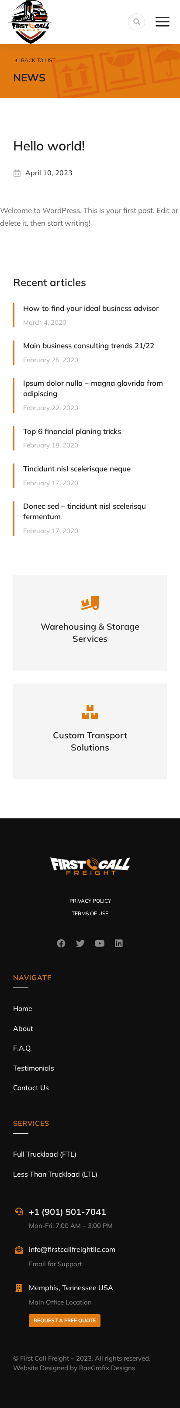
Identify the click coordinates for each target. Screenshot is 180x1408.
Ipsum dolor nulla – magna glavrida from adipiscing (93, 388)
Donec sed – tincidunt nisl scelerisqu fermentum (84, 511)
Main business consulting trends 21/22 (88, 345)
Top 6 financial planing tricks (72, 431)
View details (90, 634)
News (29, 77)
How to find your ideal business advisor (91, 308)
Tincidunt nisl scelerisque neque (77, 468)
